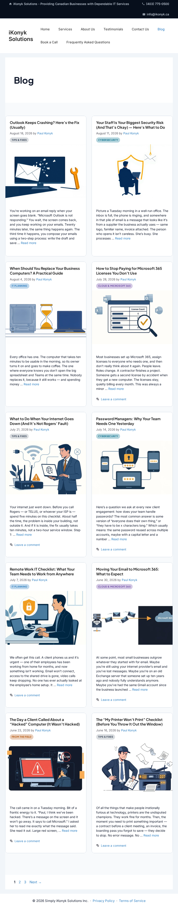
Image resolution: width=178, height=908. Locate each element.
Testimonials (113, 29)
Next (36, 882)
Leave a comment (113, 399)
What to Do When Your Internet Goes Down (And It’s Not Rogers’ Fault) (42, 421)
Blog (161, 29)
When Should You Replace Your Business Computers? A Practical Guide (45, 270)
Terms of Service (132, 901)
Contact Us (140, 29)
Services (65, 29)
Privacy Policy (104, 901)
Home (45, 29)
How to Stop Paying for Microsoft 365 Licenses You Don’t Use (129, 270)
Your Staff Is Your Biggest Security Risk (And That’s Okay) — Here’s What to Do (130, 125)
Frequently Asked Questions (88, 42)
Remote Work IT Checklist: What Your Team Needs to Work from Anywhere (42, 571)
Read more (28, 243)
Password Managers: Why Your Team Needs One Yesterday (128, 421)
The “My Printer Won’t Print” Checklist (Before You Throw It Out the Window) (129, 722)
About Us (88, 29)
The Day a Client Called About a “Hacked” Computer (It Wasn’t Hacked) (45, 722)
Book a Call (49, 42)
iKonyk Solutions (21, 35)
